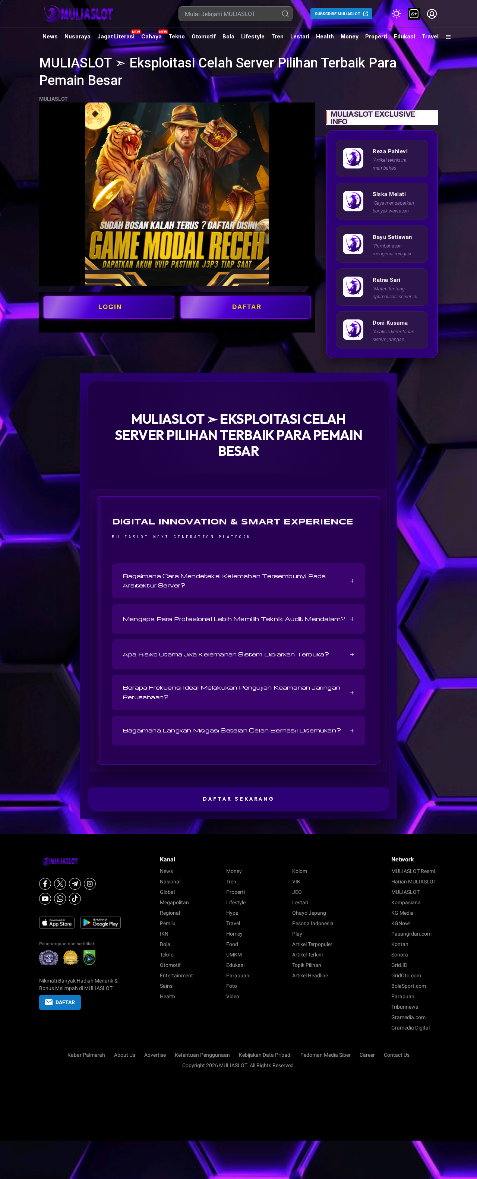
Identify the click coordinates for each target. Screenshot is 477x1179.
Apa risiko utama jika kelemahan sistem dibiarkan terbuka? (238, 654)
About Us (124, 1055)
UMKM (234, 955)
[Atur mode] (396, 14)
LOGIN (110, 306)
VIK (296, 882)
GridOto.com (406, 975)
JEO (297, 892)
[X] (60, 884)
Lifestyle (253, 36)
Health (325, 36)
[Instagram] (90, 884)
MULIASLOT (53, 99)
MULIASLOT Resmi (413, 871)
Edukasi (404, 36)
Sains (166, 986)
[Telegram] (75, 884)
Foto (231, 986)
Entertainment (176, 975)
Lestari (300, 39)
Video (232, 996)
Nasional (170, 882)
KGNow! (401, 923)
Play (297, 934)
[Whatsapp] (60, 899)
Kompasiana (406, 902)
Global (167, 892)
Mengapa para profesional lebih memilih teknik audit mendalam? (238, 619)
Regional (170, 913)
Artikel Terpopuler (312, 944)
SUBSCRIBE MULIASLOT (337, 14)
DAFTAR (247, 306)
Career (367, 1055)
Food (232, 944)
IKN (164, 934)
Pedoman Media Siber (325, 1055)
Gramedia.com (408, 1017)
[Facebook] (45, 884)
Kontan (399, 944)
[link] (414, 14)
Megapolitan (174, 902)
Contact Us (397, 1055)
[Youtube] (45, 899)
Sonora (399, 955)
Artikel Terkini (307, 955)
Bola (228, 36)
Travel (430, 36)
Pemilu (168, 923)
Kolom (299, 871)
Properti (376, 36)
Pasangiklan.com (411, 934)
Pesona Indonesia (313, 923)
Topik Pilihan (306, 965)
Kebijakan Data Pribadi (265, 1055)
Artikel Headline (310, 975)
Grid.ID (399, 965)
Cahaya (151, 36)
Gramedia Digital (410, 1028)
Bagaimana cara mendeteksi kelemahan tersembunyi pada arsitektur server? (238, 580)
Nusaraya (77, 36)
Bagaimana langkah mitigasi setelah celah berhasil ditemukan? (238, 730)
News (50, 36)
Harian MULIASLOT (413, 882)
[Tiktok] (75, 899)
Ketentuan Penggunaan (202, 1055)
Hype (232, 913)
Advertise (155, 1055)
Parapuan (237, 975)
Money (349, 36)
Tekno (176, 36)
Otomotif (204, 36)
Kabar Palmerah (86, 1055)
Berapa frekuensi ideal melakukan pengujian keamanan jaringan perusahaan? (238, 692)
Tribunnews (404, 1007)
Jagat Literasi (116, 36)
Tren (277, 36)
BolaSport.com (408, 986)
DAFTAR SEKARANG (239, 798)
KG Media (402, 913)
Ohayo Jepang (309, 913)
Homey (234, 934)
